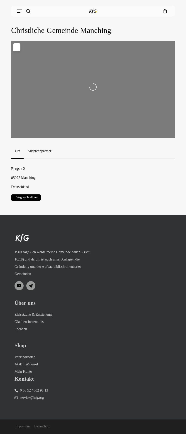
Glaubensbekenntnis (29, 322)
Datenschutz (42, 426)
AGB (18, 364)
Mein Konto (23, 371)
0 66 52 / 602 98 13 (34, 390)
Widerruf (31, 364)
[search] (28, 11)
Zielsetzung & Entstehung (33, 314)
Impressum (23, 426)
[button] (19, 11)
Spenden (21, 329)
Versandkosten (25, 357)
